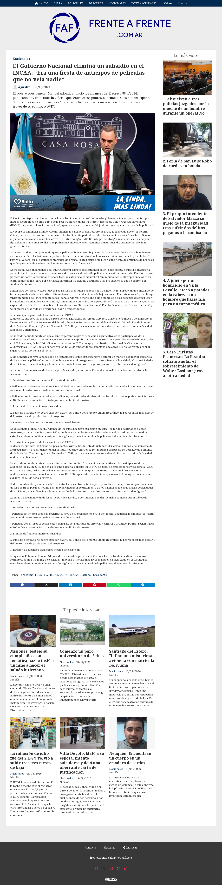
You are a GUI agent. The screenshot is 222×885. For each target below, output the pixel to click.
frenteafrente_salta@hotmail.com (111, 857)
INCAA (74, 574)
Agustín (24, 87)
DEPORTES (96, 3)
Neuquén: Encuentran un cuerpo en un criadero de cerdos (130, 758)
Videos (168, 3)
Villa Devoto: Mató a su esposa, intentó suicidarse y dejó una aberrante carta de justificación (82, 763)
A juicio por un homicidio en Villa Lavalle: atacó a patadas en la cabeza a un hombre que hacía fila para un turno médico (186, 292)
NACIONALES (117, 3)
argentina (27, 574)
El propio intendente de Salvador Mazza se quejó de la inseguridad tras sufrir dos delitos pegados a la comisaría (185, 223)
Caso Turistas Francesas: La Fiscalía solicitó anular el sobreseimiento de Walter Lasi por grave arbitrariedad (184, 363)
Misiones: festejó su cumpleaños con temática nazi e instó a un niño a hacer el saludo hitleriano (32, 661)
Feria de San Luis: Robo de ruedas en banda (187, 163)
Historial (109, 847)
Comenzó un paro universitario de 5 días (82, 653)
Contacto (90, 847)
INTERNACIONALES (144, 3)
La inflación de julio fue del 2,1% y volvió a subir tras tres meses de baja (31, 760)
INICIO (43, 3)
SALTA (58, 3)
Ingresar (131, 847)
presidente (100, 574)
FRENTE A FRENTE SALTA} (51, 574)
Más (180, 3)
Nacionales (21, 59)
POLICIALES (75, 3)
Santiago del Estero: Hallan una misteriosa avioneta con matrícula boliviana (131, 658)
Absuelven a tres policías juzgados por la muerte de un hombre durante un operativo (186, 106)
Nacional (85, 574)
